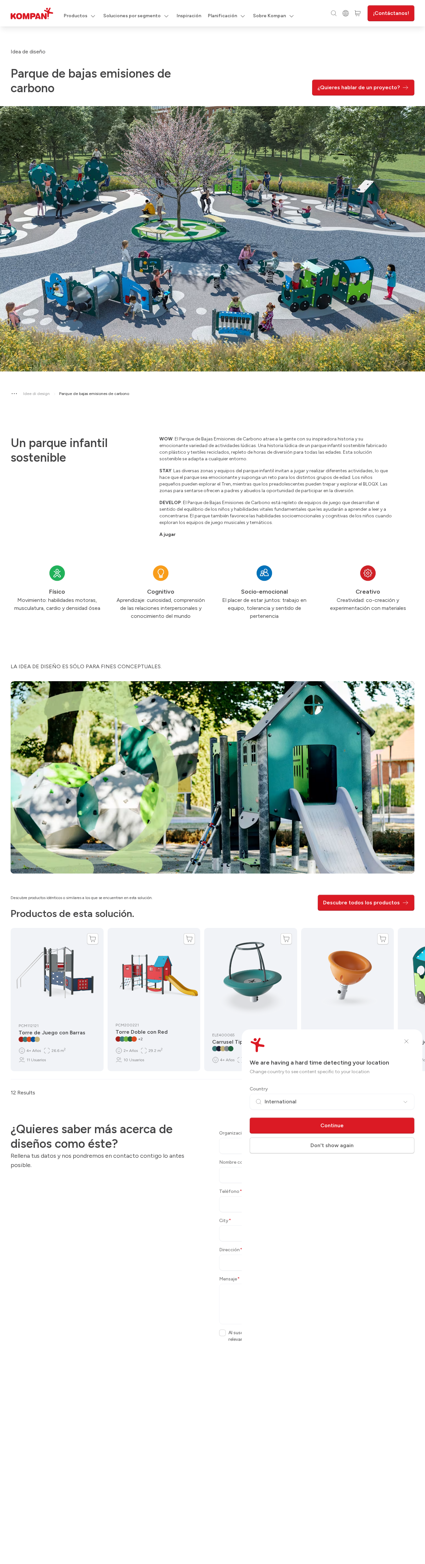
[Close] (406, 1041)
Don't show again (332, 1145)
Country (259, 1089)
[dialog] (212, 782)
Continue (332, 1125)
